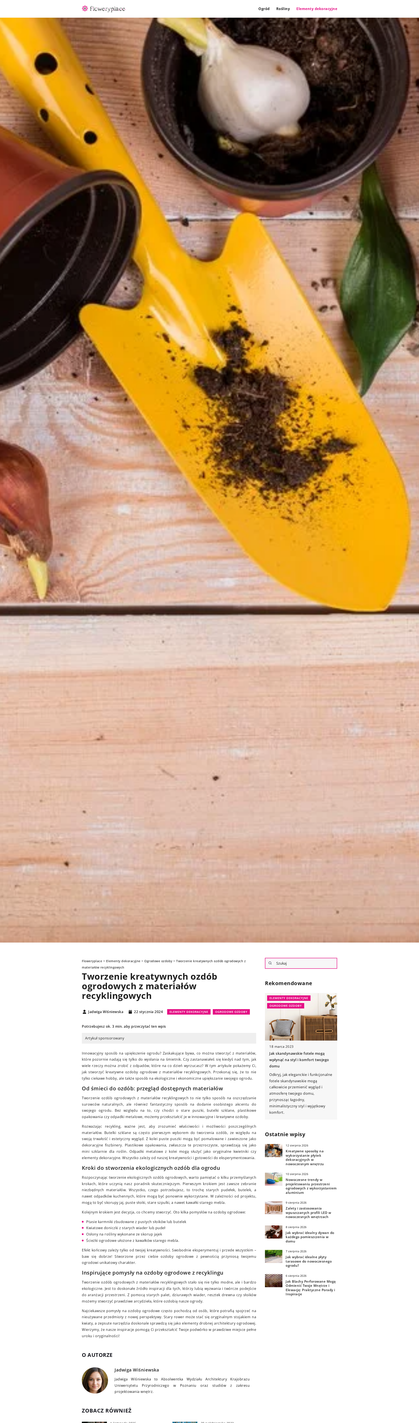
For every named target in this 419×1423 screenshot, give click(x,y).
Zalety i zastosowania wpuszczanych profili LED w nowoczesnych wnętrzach (308, 1212)
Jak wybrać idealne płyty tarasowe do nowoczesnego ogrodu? (309, 1261)
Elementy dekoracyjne (316, 8)
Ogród (264, 8)
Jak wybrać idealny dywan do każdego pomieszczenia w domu (310, 1236)
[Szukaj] (270, 963)
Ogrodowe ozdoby (231, 1012)
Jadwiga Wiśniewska (105, 1012)
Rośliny (283, 8)
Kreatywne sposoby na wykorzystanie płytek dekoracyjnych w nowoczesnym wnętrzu (305, 1157)
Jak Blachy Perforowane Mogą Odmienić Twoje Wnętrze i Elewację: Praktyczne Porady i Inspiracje (311, 1287)
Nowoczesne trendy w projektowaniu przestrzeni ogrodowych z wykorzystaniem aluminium (311, 1186)
